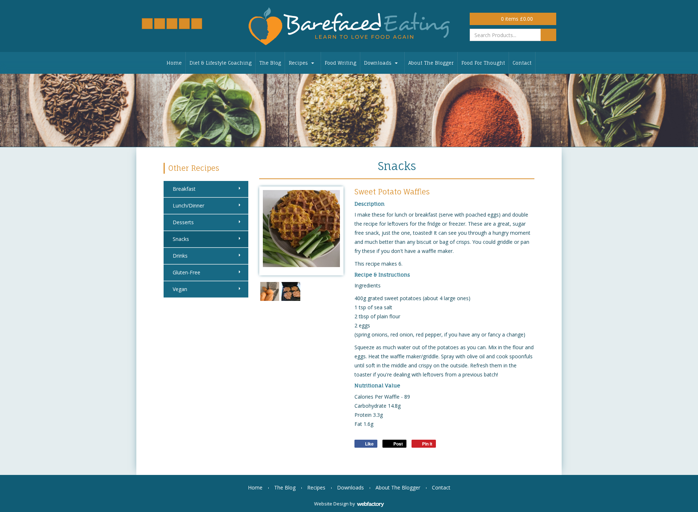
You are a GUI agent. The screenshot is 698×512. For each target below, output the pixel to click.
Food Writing (340, 63)
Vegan (180, 289)
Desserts (183, 222)
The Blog (270, 63)
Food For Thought (483, 63)
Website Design (331, 503)
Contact (522, 63)
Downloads (378, 63)
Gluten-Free (186, 272)
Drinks (180, 255)
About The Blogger (431, 63)
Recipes (298, 63)
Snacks (181, 238)
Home (174, 63)
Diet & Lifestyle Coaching (220, 63)
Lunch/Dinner (188, 205)
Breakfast (184, 188)
